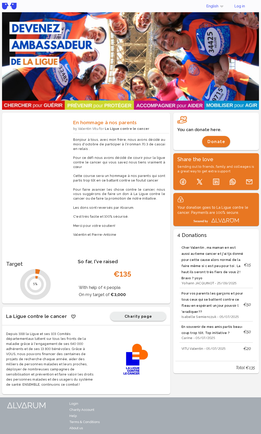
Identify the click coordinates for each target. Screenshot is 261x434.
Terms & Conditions (84, 422)
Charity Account (81, 410)
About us (76, 428)
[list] (216, 298)
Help (73, 416)
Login (73, 403)
